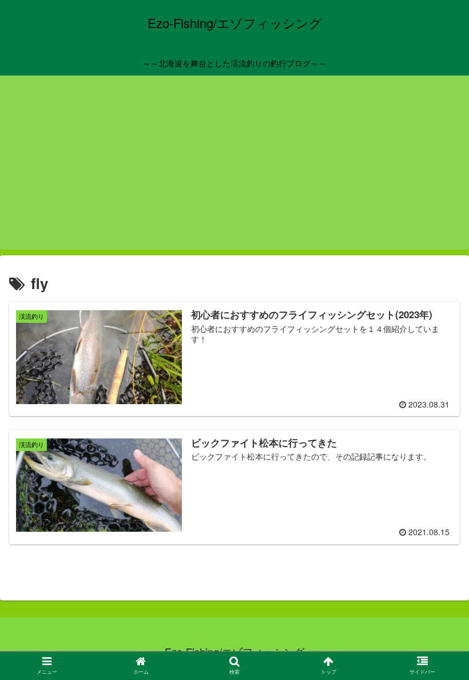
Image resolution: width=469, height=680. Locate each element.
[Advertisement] (234, 169)
